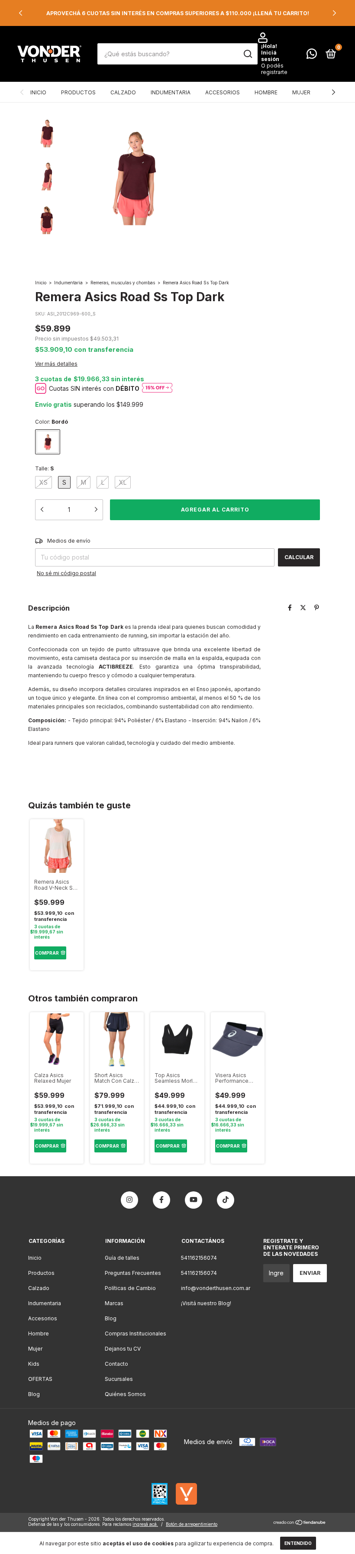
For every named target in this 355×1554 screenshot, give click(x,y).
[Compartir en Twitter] (303, 607)
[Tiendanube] (300, 1523)
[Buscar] (247, 54)
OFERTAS (40, 1379)
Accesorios (222, 92)
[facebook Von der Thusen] (161, 1200)
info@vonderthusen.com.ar (215, 1288)
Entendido (298, 1543)
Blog (34, 1394)
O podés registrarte (274, 68)
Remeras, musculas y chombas (122, 282)
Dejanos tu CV (123, 1348)
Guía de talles (122, 1258)
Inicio (38, 92)
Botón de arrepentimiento (191, 1524)
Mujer (301, 92)
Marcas (114, 1303)
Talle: (44, 468)
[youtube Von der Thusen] (193, 1200)
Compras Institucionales (135, 1333)
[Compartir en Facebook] (290, 607)
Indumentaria (170, 92)
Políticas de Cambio (130, 1288)
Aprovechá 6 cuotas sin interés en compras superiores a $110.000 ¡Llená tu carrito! (177, 13)
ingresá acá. (145, 1524)
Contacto (116, 1364)
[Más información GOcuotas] (157, 388)
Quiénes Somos (125, 1394)
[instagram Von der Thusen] (129, 1200)
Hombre (266, 92)
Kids (33, 1364)
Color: (51, 421)
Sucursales (119, 1379)
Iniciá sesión (270, 55)
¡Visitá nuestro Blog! (206, 1303)
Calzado (123, 92)
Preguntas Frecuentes (133, 1273)
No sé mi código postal (66, 573)
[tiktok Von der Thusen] (225, 1200)
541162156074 (199, 1258)
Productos (78, 92)
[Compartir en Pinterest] (316, 607)
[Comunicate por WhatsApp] (311, 55)
